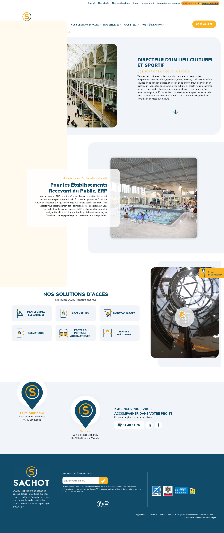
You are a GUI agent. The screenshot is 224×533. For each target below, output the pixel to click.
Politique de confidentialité (186, 515)
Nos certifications (121, 3)
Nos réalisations (152, 24)
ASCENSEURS (80, 313)
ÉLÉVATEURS (36, 332)
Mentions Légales (166, 515)
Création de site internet (195, 517)
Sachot (91, 3)
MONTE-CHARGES (124, 313)
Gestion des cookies (207, 515)
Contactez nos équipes (168, 3)
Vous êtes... (130, 24)
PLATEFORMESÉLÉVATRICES (36, 313)
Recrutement (147, 3)
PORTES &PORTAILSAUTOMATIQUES (80, 332)
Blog (135, 3)
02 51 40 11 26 (204, 24)
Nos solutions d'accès (85, 24)
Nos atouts (103, 3)
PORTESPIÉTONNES (124, 333)
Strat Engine (211, 517)
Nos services (111, 24)
